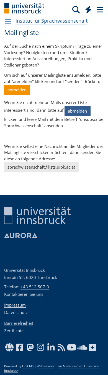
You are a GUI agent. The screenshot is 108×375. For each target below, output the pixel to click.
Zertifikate (14, 330)
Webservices (45, 366)
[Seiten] (99, 9)
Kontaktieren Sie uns (23, 294)
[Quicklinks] (88, 9)
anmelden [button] (17, 89)
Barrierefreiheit (18, 323)
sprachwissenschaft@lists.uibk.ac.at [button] (41, 167)
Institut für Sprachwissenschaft (52, 20)
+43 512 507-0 (34, 286)
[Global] (87, 8)
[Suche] (76, 9)
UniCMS (28, 366)
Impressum (15, 305)
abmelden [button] (77, 111)
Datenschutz (16, 312)
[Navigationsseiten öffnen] (8, 21)
